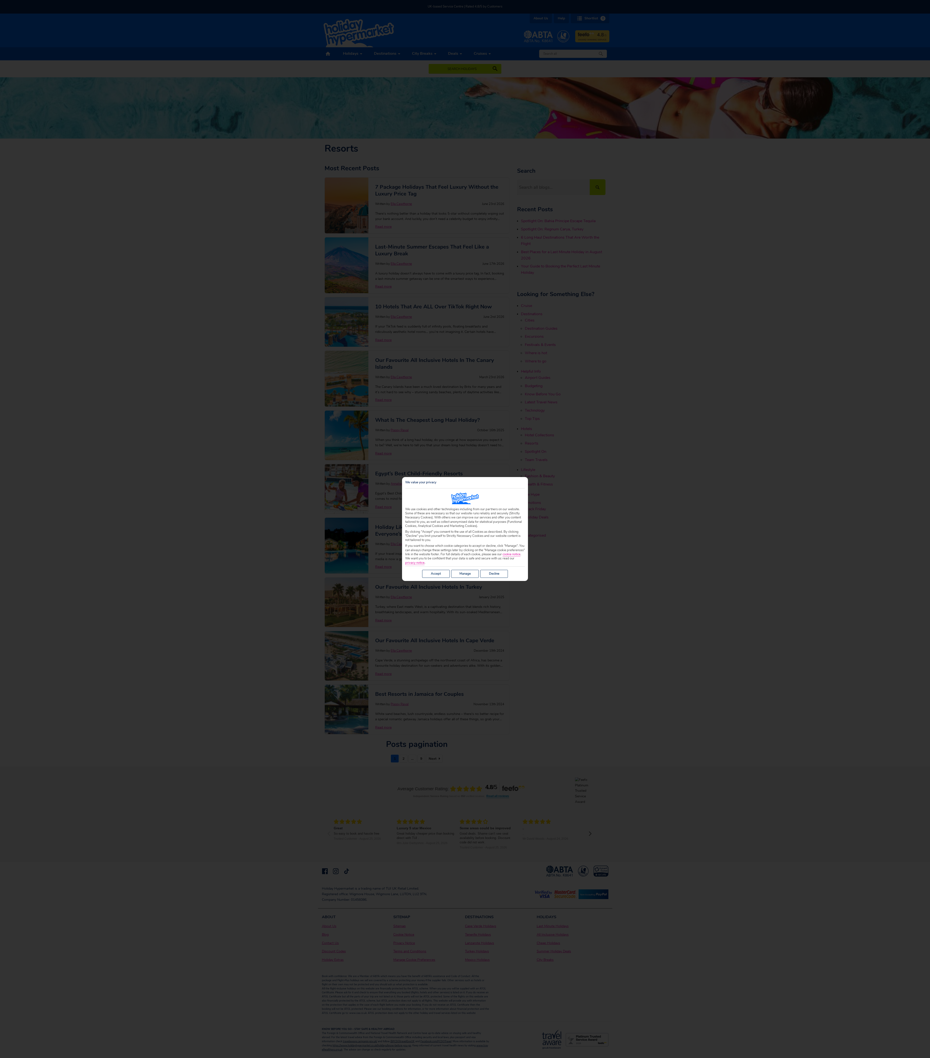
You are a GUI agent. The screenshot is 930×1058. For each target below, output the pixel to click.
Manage (465, 574)
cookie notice (511, 554)
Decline (494, 574)
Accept (436, 574)
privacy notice (415, 563)
